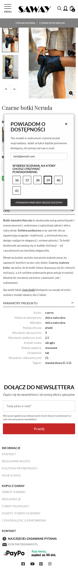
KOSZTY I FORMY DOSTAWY (21, 513)
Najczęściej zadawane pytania (32, 538)
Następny (14, 89)
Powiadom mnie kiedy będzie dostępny (39, 202)
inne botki (28, 290)
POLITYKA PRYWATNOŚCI (20, 468)
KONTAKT (9, 454)
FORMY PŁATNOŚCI (15, 506)
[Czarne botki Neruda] (52, 63)
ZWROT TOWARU (13, 492)
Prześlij (39, 429)
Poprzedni (6, 89)
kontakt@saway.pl (23, 544)
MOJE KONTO (11, 475)
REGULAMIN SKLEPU (16, 461)
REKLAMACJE (11, 499)
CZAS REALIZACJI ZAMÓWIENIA (24, 520)
